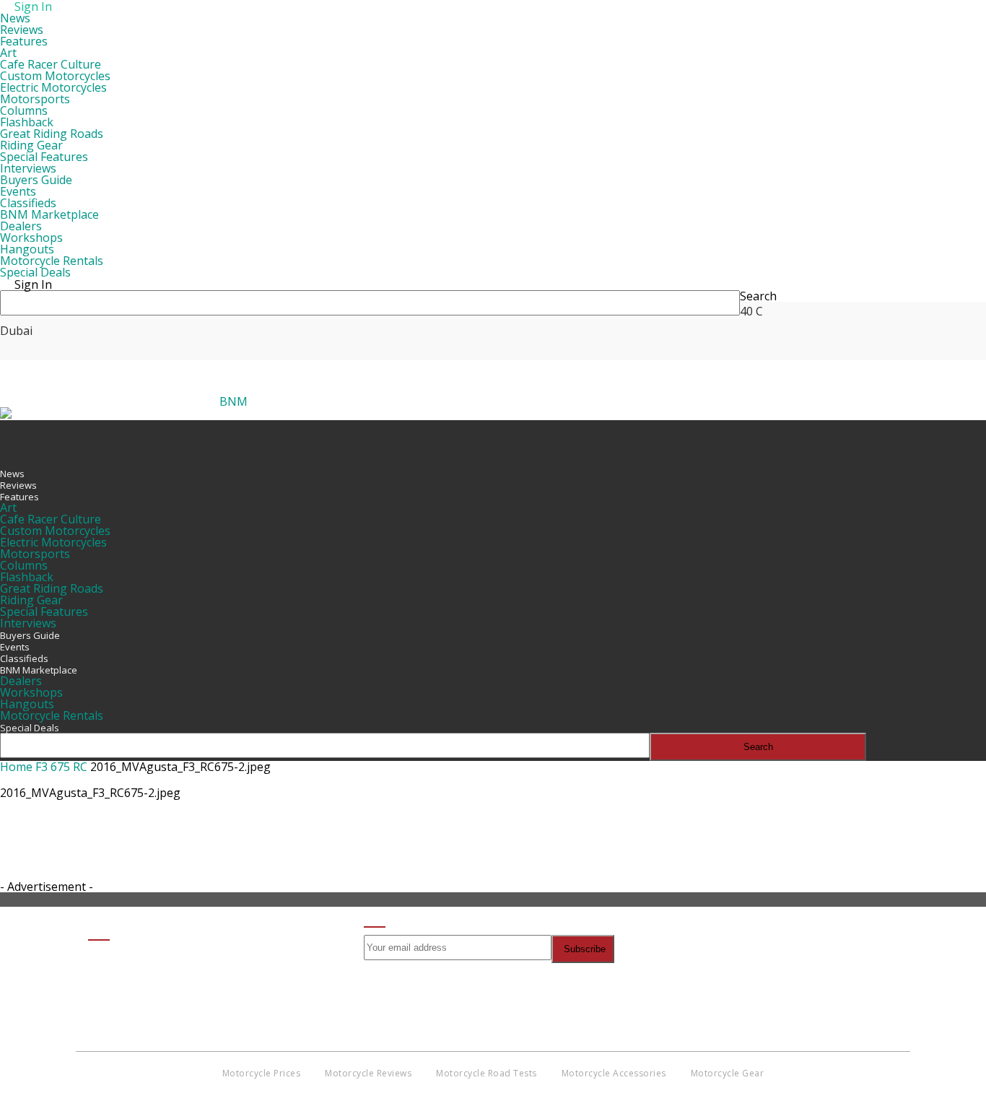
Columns (24, 110)
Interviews (28, 168)
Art (8, 53)
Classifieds (28, 203)
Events (18, 191)
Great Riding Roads (51, 133)
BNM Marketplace (49, 214)
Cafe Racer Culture (50, 64)
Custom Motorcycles (55, 76)
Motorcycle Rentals (51, 261)
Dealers (21, 226)
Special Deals (35, 272)
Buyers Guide (36, 180)
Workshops (31, 237)
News (15, 18)
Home (16, 767)
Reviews (21, 30)
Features (24, 41)
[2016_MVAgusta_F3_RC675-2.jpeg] (36, 875)
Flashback (26, 122)
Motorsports (35, 99)
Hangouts (27, 249)
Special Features (44, 157)
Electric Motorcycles (53, 87)
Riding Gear (31, 145)
